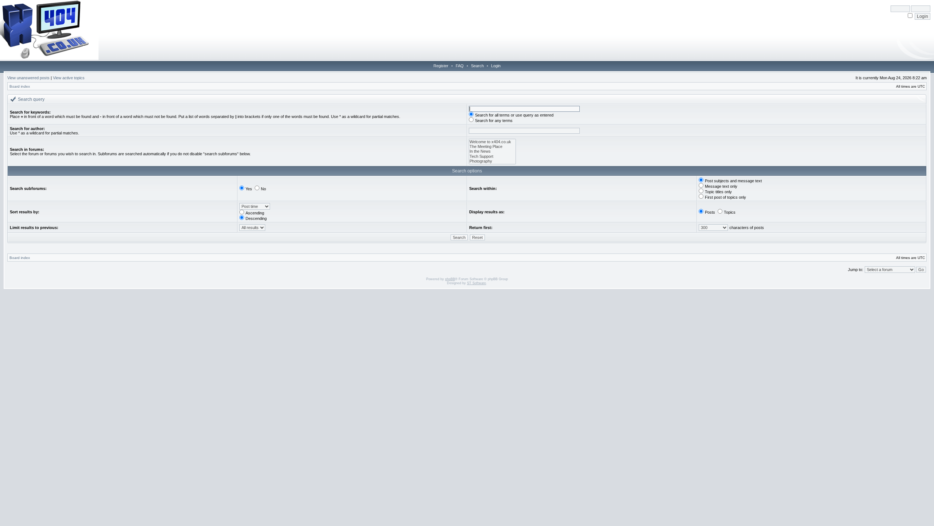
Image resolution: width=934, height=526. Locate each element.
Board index (19, 86)
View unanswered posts (28, 78)
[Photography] (492, 161)
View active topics (69, 78)
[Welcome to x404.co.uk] (492, 142)
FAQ (460, 66)
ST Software (476, 283)
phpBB (450, 279)
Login (496, 66)
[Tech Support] (492, 156)
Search (477, 66)
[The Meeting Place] (492, 146)
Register (440, 66)
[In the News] (492, 151)
